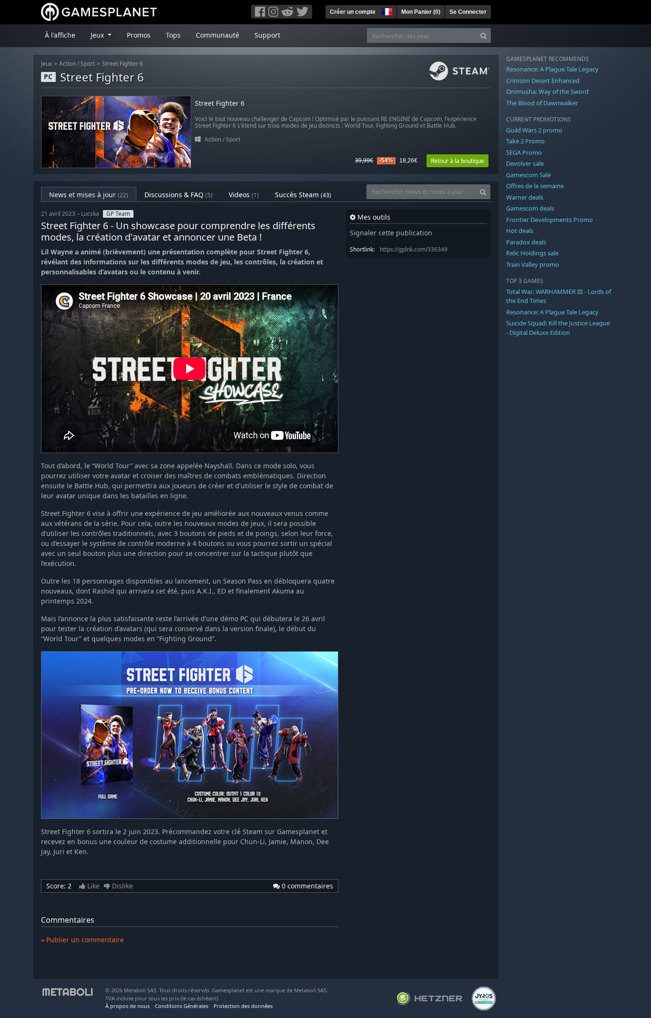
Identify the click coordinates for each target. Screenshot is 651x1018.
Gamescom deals (530, 208)
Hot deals (519, 230)
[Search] (483, 35)
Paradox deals (526, 242)
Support (267, 35)
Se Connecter (468, 12)
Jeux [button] (98, 35)
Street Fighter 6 (122, 63)
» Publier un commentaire (82, 939)
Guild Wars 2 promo (534, 130)
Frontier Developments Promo (549, 219)
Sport (88, 63)
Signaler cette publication (391, 232)
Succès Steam (303, 194)
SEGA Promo (524, 152)
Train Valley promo (532, 264)
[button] (386, 10)
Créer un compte (353, 12)
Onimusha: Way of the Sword (547, 91)
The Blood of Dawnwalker (542, 103)
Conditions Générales (181, 1005)
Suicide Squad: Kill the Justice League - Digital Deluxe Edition (558, 328)
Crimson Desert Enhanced (543, 80)
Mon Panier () (420, 12)
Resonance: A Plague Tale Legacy (552, 69)
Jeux (46, 63)
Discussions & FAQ (178, 194)
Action (67, 63)
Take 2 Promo (525, 141)
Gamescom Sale (528, 175)
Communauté (217, 35)
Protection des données (243, 1005)
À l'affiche (60, 35)
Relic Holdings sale (532, 253)
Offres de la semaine (535, 185)
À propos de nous (127, 1005)
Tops (173, 35)
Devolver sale (525, 163)
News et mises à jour (88, 194)
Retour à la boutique (457, 161)
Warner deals (524, 197)
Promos (139, 35)
